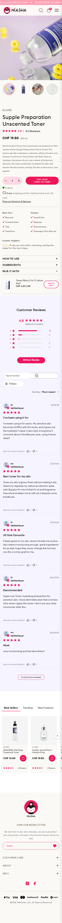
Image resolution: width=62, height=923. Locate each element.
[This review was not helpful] (34, 450)
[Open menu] (56, 10)
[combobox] (45, 392)
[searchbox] (16, 375)
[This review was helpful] (28, 451)
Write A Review (31, 360)
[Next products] (57, 736)
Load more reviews (31, 677)
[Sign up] (54, 846)
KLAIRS (7, 110)
